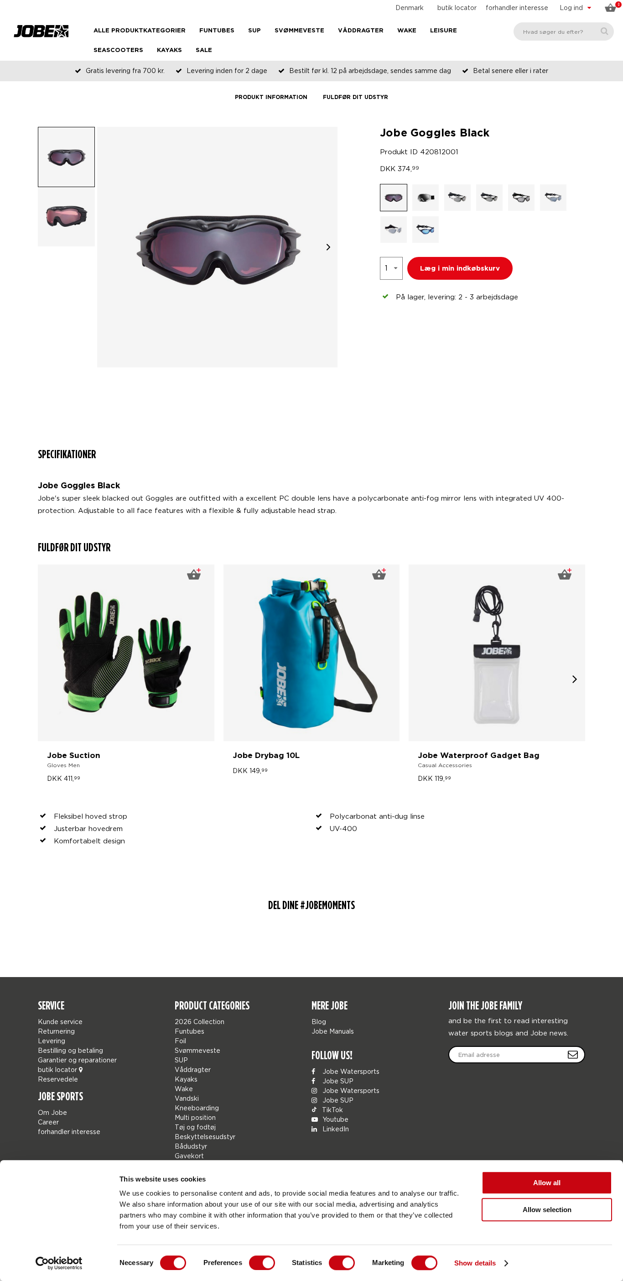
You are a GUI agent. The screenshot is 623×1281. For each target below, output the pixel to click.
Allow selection (547, 1209)
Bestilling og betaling (70, 1050)
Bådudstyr (191, 1146)
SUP (254, 30)
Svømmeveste (299, 30)
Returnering (56, 1031)
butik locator (457, 7)
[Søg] (604, 31)
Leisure (443, 30)
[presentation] (575, 678)
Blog (319, 1021)
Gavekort (189, 1155)
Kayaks (169, 50)
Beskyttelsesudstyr (205, 1136)
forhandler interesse (517, 7)
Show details (475, 1263)
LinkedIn (335, 1128)
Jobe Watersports (350, 1071)
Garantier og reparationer (77, 1059)
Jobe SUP (337, 1080)
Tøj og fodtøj (195, 1127)
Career (48, 1122)
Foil (180, 1040)
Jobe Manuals (333, 1031)
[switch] (262, 1262)
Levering (51, 1040)
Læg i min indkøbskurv (460, 269)
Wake (406, 30)
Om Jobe (52, 1112)
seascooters (118, 50)
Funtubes (216, 30)
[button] (328, 247)
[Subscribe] (573, 1054)
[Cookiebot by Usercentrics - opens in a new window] (59, 1263)
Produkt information (271, 97)
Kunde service (60, 1021)
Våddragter (361, 30)
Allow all (547, 1183)
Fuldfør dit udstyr (355, 97)
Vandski (187, 1098)
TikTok (331, 1109)
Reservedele (58, 1079)
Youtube (334, 1119)
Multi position (195, 1117)
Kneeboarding (197, 1107)
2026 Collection (199, 1021)
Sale (204, 50)
